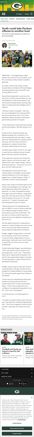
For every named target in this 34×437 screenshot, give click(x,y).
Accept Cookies (17, 433)
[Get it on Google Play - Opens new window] (22, 384)
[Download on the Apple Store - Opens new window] (10, 383)
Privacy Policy (22, 419)
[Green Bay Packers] (17, 392)
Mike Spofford (12, 43)
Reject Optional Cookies (17, 428)
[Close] (32, 397)
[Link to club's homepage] (3, 13)
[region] (17, 416)
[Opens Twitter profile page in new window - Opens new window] (9, 47)
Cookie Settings (17, 423)
